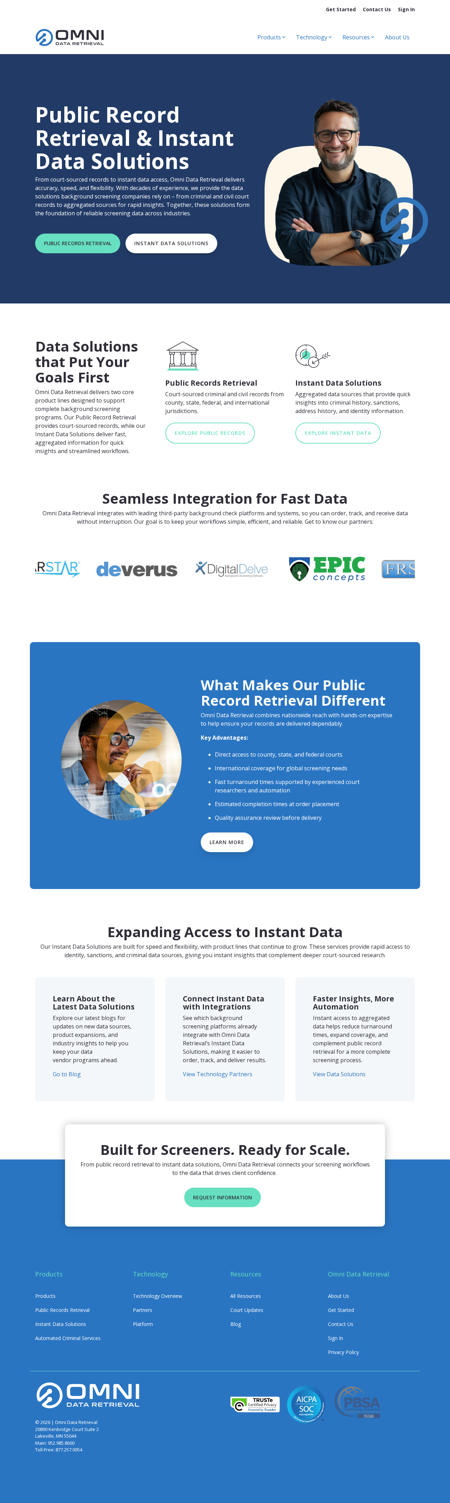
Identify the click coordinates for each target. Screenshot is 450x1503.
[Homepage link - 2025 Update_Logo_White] (88, 1407)
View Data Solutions (339, 1074)
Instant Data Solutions (171, 243)
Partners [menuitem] (142, 1310)
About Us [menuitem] (338, 1296)
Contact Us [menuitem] (377, 9)
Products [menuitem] (45, 1296)
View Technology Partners (217, 1074)
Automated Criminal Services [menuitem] (68, 1338)
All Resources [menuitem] (245, 1296)
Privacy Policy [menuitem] (343, 1352)
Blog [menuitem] (235, 1324)
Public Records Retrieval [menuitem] (62, 1310)
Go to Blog (67, 1074)
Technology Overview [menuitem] (157, 1296)
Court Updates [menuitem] (246, 1310)
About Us (397, 37)
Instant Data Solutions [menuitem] (60, 1324)
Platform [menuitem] (143, 1324)
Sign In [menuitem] (406, 9)
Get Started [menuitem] (341, 9)
